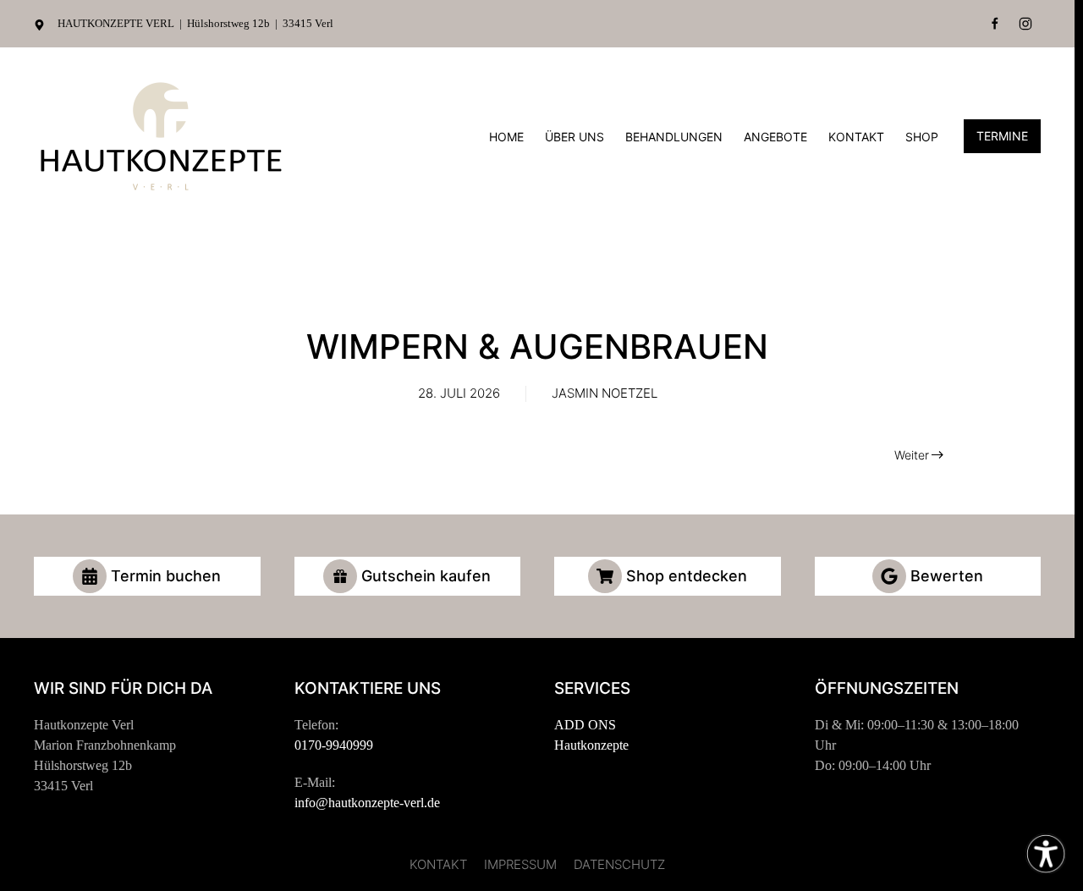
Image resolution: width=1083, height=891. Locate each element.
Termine (1002, 136)
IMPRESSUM (520, 864)
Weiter (911, 455)
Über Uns (574, 136)
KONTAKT (438, 864)
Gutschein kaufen (426, 576)
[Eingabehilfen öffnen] (1045, 853)
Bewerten (946, 576)
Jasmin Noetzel (604, 393)
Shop (921, 136)
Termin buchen (166, 576)
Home (506, 136)
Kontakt (856, 136)
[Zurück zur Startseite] (161, 136)
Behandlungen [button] (674, 136)
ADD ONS (585, 725)
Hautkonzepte (591, 745)
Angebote (775, 136)
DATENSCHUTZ (619, 864)
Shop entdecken (686, 576)
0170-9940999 (333, 745)
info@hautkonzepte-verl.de (367, 802)
